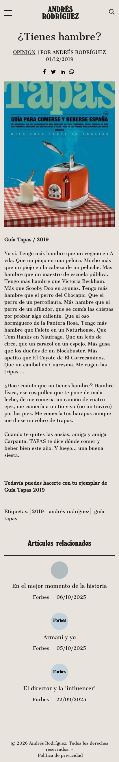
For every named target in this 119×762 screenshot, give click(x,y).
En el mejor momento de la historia (59, 586)
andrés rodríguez (69, 511)
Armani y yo (59, 637)
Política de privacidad (60, 755)
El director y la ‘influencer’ (59, 688)
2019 (38, 511)
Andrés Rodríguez (60, 13)
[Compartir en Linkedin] (62, 72)
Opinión (24, 52)
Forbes (42, 597)
